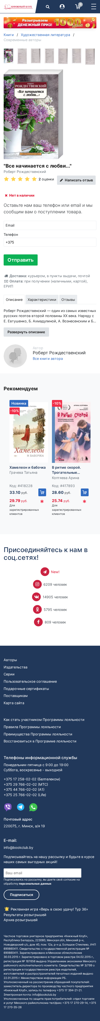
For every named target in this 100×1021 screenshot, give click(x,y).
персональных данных (35, 883)
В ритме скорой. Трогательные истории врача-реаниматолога (66, 470)
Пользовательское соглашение (30, 681)
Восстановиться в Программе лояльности (40, 741)
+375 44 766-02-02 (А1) (24, 789)
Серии (9, 674)
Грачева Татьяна (23, 472)
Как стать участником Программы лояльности (44, 720)
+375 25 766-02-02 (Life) (25, 795)
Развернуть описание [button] (26, 332)
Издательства (15, 667)
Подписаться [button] (21, 895)
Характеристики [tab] (42, 299)
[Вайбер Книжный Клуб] (8, 807)
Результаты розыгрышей (25, 915)
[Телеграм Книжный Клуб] (20, 807)
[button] (93, 6)
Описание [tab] (14, 299)
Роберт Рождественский (25, 172)
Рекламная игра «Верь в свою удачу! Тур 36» (49, 909)
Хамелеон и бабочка (27, 467)
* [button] (42, 502)
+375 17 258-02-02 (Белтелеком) (32, 779)
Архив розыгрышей (21, 920)
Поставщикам (16, 696)
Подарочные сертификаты (26, 689)
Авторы (10, 660)
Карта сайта (14, 703)
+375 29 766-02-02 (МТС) (26, 784)
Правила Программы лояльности (32, 727)
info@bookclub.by (18, 847)
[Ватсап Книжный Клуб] (33, 807)
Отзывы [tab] (68, 299)
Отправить (21, 260)
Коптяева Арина (65, 478)
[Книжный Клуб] (18, 6)
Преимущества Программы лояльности (38, 734)
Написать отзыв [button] (78, 180)
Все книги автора (48, 358)
